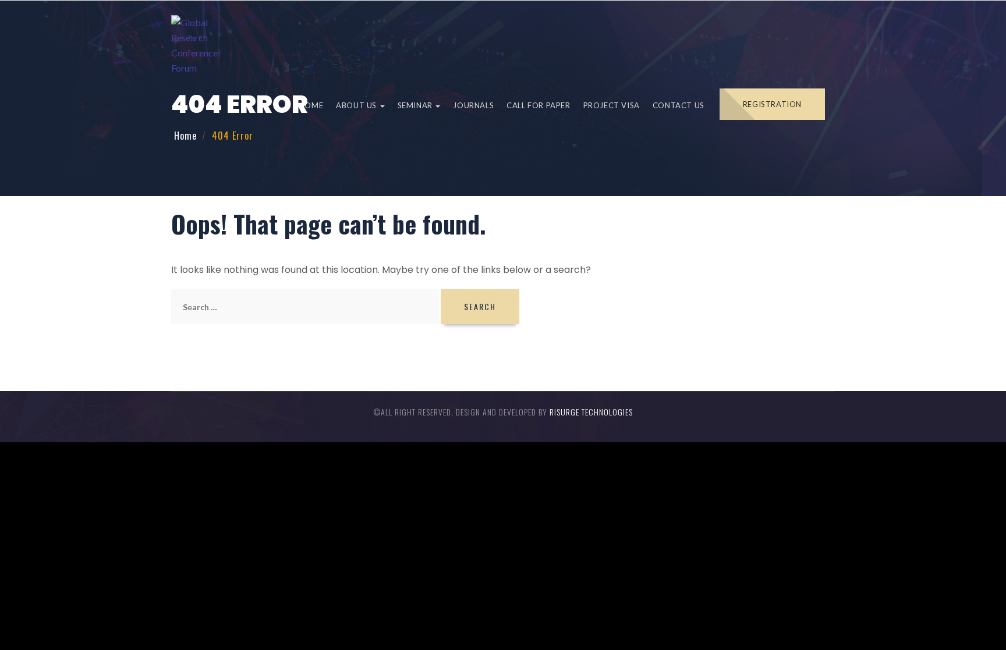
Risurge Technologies (591, 412)
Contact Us (678, 105)
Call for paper (538, 105)
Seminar (416, 105)
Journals (473, 105)
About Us (357, 105)
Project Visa (611, 105)
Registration (772, 104)
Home (311, 105)
